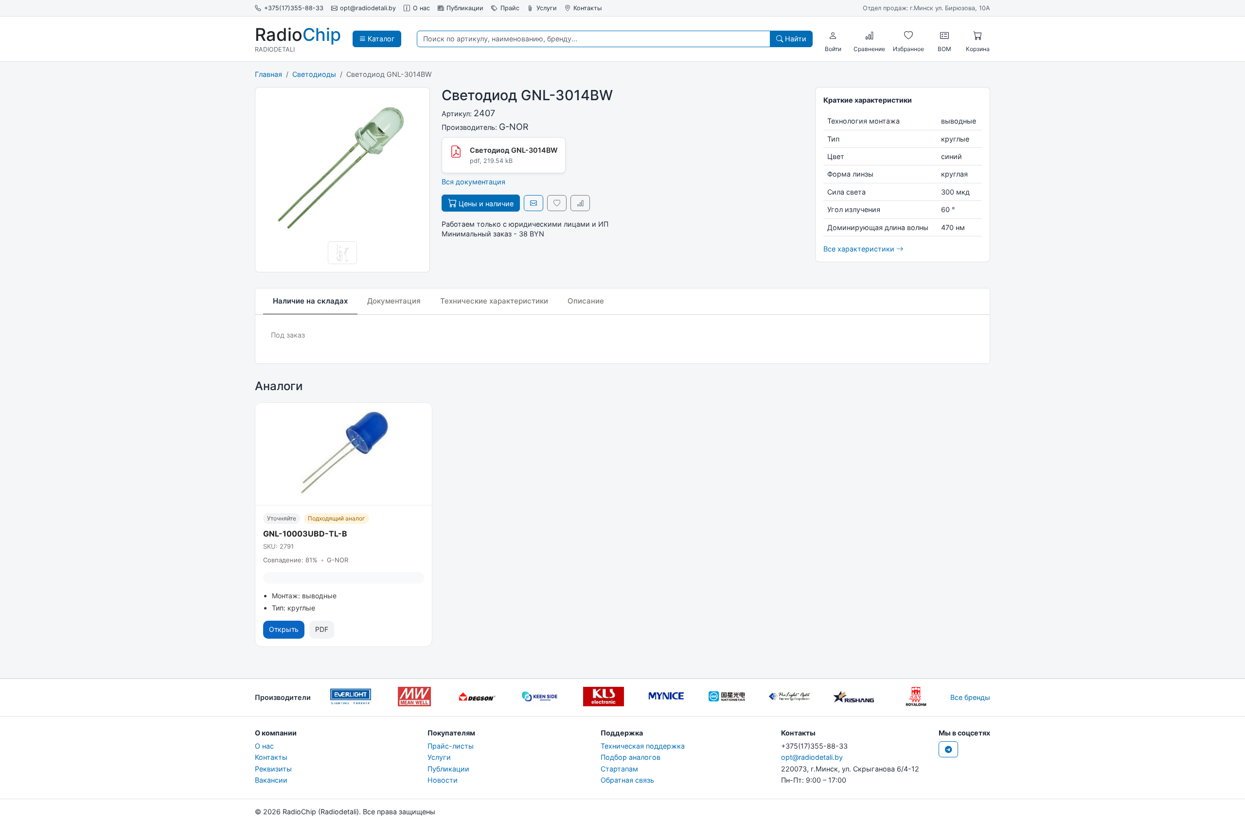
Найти (794, 39)
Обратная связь (627, 780)
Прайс (509, 8)
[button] (833, 35)
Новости (442, 780)
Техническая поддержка (643, 746)
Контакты (587, 8)
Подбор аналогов (630, 757)
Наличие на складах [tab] (310, 300)
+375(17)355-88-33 (293, 8)
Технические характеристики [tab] (494, 300)
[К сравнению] (580, 203)
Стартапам (619, 769)
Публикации (464, 8)
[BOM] (944, 35)
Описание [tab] (586, 300)
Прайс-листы (450, 746)
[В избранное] (557, 203)
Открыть (284, 629)
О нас (421, 8)
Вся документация (473, 182)
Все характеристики (859, 249)
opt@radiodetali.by (368, 8)
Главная (268, 74)
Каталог (380, 39)
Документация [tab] (394, 300)
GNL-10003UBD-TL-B (305, 533)
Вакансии (271, 780)
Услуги (546, 8)
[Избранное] (908, 35)
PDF (321, 629)
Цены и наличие (485, 203)
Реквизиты (273, 769)
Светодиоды (314, 74)
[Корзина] (977, 35)
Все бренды (970, 697)
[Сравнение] (869, 35)
